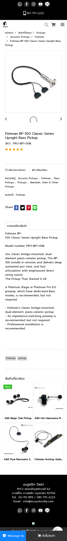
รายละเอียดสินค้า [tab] (17, 226)
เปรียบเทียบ (41, 170)
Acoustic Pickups (28, 178)
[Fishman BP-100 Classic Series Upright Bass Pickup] (33, 82)
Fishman (46, 178)
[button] (45, 25)
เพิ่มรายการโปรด (16, 170)
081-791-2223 (46, 497)
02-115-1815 (25, 497)
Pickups (22, 182)
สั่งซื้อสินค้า (48, 536)
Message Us (15, 536)
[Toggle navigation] (62, 25)
